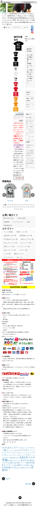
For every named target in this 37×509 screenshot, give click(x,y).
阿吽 (6, 470)
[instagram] (32, 32)
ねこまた (12, 450)
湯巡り (28, 465)
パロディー (20, 455)
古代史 (10, 460)
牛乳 (31, 465)
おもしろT (12, 447)
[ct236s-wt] (16, 70)
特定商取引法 (8, 225)
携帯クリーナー (19, 254)
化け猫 (17, 457)
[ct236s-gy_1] (16, 106)
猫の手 (6, 479)
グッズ (4, 453)
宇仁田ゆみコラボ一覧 (10, 239)
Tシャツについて (18, 222)
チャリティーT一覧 (24, 246)
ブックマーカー (8, 257)
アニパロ (32, 450)
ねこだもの (10, 200)
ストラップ (28, 453)
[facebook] (32, 29)
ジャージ (9, 453)
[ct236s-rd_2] (16, 96)
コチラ (12, 294)
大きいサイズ (16, 460)
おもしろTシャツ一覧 (10, 243)
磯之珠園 (29, 484)
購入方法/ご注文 (9, 218)
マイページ (16, 27)
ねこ (6, 449)
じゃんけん (20, 447)
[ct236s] (16, 55)
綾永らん (18, 467)
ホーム (7, 27)
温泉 (15, 465)
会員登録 (6, 222)
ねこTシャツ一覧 (26, 243)
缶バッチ (19, 257)
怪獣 (15, 463)
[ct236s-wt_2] (16, 80)
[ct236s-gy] (16, 101)
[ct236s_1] (16, 60)
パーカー (27, 455)
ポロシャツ (6, 457)
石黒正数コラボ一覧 (26, 235)
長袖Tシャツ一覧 (21, 232)
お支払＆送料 (21, 218)
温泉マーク (21, 465)
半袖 (5, 460)
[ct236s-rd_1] (16, 91)
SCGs (26, 200)
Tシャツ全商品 (8, 232)
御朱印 (12, 463)
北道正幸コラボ (27, 457)
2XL (3, 447)
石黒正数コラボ (10, 468)
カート (26, 27)
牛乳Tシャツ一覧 (9, 246)
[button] (4, 195)
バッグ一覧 (7, 254)
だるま (26, 447)
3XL (6, 447)
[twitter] (32, 26)
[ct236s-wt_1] (16, 76)
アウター (26, 450)
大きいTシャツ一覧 (10, 250)
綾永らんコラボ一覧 (27, 239)
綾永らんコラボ (26, 467)
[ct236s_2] (16, 65)
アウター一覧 (23, 250)
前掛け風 (12, 457)
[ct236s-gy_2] (16, 111)
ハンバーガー (12, 455)
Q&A (28, 222)
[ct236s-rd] (16, 86)
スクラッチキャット (18, 453)
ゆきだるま (17, 450)
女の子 (23, 460)
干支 (8, 463)
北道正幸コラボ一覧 (10, 235)
